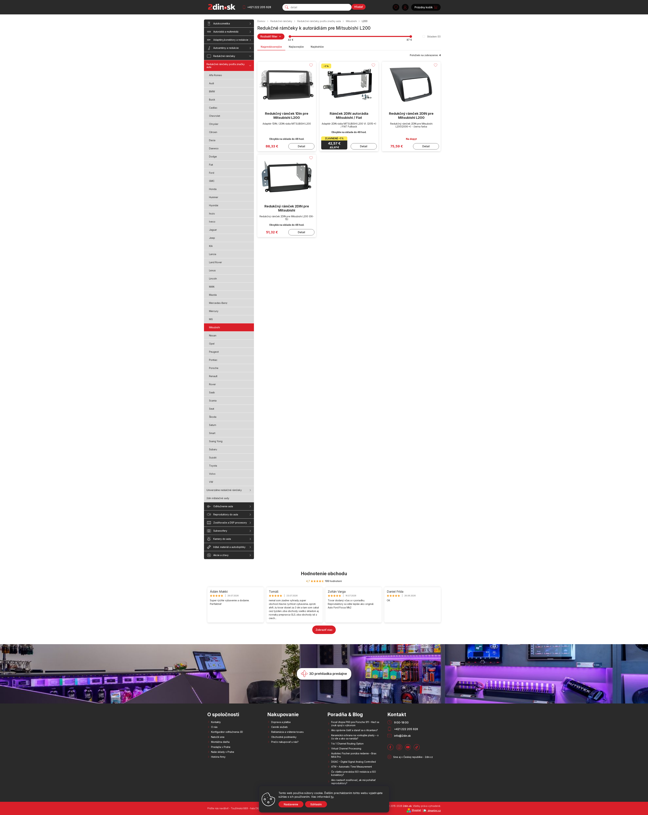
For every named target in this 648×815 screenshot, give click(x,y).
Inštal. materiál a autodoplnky (229, 547)
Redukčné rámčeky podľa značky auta (226, 65)
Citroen (213, 132)
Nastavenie (291, 804)
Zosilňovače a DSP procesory (230, 522)
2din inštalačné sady (218, 498)
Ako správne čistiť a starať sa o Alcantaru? (354, 730)
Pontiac (213, 359)
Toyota (213, 465)
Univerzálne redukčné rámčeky (224, 490)
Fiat (211, 164)
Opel (211, 343)
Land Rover (215, 262)
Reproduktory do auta (225, 514)
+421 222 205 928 (259, 7)
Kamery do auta (222, 538)
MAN (211, 286)
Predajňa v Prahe (220, 747)
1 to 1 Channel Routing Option (347, 743)
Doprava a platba (281, 722)
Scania (213, 400)
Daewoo (214, 148)
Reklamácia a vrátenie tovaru (287, 731)
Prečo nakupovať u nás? (285, 741)
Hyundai (213, 205)
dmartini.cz (434, 810)
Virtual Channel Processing (346, 748)
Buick (212, 99)
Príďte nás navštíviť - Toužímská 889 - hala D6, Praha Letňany (241, 808)
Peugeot (214, 351)
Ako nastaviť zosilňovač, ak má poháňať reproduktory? (353, 782)
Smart (212, 433)
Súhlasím (316, 804)
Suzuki (213, 457)
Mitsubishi (214, 327)
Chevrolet (214, 115)
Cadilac (213, 107)
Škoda (212, 416)
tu (332, 796)
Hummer (213, 197)
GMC (211, 180)
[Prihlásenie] (405, 7)
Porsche (213, 368)
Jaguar (213, 229)
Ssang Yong (215, 441)
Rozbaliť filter (268, 36)
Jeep (212, 237)
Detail (301, 146)
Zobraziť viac (324, 629)
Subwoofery (220, 530)
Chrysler (213, 124)
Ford (211, 172)
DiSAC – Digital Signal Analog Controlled (353, 761)
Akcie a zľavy (221, 555)
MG (211, 319)
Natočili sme (217, 737)
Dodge (213, 156)
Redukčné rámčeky (224, 56)
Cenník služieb (279, 727)
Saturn (212, 425)
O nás (214, 727)
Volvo (212, 473)
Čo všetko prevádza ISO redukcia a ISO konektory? (353, 773)
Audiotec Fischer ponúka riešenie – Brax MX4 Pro (353, 755)
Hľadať (358, 6)
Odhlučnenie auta (223, 506)
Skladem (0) (434, 36)
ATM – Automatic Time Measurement (351, 766)
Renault (213, 376)
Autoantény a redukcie (226, 47)
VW (211, 481)
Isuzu (212, 213)
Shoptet (416, 810)
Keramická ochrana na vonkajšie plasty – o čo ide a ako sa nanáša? (355, 737)
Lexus (212, 270)
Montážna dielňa (220, 741)
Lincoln (213, 278)
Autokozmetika (221, 23)
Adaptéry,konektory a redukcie (230, 39)
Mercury (213, 311)
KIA (211, 246)
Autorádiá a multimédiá (225, 31)
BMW (212, 91)
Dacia (212, 140)
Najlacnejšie (296, 46)
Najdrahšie (317, 46)
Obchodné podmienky (283, 737)
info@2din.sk (402, 735)
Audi (211, 83)
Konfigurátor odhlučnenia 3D (227, 731)
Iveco (212, 221)
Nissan (212, 335)
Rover (212, 384)
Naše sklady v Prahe (222, 751)
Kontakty (216, 722)
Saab (212, 392)
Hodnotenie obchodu (324, 573)
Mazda (213, 294)
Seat (211, 408)
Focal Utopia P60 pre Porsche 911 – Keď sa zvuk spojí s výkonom (355, 724)
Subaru (213, 449)
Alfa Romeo (215, 75)
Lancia (212, 254)
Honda (213, 189)
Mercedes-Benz (218, 302)
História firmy (218, 756)
